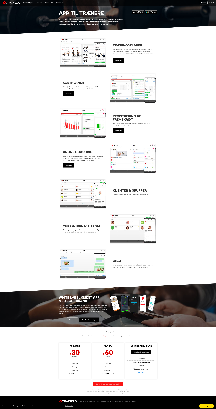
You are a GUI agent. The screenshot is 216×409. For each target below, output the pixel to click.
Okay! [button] (206, 406)
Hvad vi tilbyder (28, 3)
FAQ (52, 3)
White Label (39, 3)
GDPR (126, 401)
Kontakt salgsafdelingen (89, 320)
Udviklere (103, 401)
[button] (198, 406)
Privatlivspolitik (119, 401)
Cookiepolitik (132, 401)
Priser (47, 3)
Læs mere (118, 60)
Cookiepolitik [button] (69, 406)
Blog (98, 401)
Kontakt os (59, 3)
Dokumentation (91, 401)
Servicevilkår (110, 401)
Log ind (203, 3)
